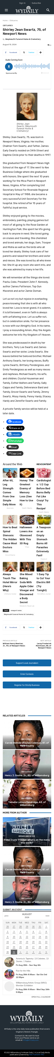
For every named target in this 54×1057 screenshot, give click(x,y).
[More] (40, 52)
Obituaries (13, 20)
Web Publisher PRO (36, 1054)
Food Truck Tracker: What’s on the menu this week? (27, 841)
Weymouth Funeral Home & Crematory (23, 39)
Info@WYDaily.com (31, 1040)
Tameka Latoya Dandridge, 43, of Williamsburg (27, 803)
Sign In (22, 3)
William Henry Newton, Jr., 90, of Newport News (14, 644)
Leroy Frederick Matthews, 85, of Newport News (43, 645)
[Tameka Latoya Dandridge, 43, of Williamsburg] (27, 794)
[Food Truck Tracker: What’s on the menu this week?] (27, 831)
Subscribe (36, 3)
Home (5, 20)
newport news (16, 610)
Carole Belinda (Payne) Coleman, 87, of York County (27, 744)
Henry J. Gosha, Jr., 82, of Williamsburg (27, 775)
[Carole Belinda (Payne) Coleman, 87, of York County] (27, 734)
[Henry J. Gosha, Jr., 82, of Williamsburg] (27, 764)
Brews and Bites (27, 836)
